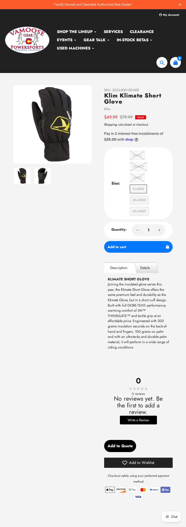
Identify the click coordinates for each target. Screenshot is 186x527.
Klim (107, 108)
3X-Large (139, 211)
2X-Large (139, 200)
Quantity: (119, 229)
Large (137, 177)
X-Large (138, 188)
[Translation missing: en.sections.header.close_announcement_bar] (180, 4)
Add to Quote (120, 446)
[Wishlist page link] (151, 62)
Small (137, 155)
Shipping (110, 124)
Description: (119, 267)
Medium (138, 166)
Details (145, 267)
